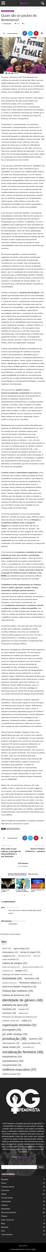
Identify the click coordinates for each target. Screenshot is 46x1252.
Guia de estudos (7, 1198)
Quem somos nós (7, 1220)
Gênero (3, 1194)
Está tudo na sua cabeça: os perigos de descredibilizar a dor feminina (11, 852)
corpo (36, 956)
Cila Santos (7, 24)
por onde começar (13, 829)
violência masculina (19, 1069)
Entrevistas (5, 1190)
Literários (4, 1205)
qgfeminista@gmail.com (26, 1157)
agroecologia (21, 948)
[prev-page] (21, 895)
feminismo (32, 978)
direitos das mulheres (11, 967)
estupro (21, 970)
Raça (3, 1223)
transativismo (12, 1060)
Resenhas (4, 1227)
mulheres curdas (10, 1021)
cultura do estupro (14, 963)
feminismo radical (30, 983)
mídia (27, 1020)
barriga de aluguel (30, 952)
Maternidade (5, 1209)
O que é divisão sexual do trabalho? (22, 890)
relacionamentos (10, 1043)
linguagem (24, 1009)
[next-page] (24, 895)
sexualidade (28, 1047)
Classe (3, 1183)
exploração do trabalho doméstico (17, 974)
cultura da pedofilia (10, 959)
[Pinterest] (36, 33)
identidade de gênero (22, 1000)
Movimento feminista (8, 1212)
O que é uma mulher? (5, 890)
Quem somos (23, 1245)
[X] (30, 33)
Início (2, 8)
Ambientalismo (10, 952)
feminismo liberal (9, 983)
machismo (9, 1013)
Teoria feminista (7, 1234)
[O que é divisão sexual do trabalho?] (23, 883)
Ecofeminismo (7, 970)
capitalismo (8, 956)
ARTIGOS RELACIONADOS (17, 874)
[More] (41, 33)
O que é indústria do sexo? (37, 890)
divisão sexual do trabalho (32, 967)
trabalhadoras (12, 1056)
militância (23, 1013)
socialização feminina (22, 1052)
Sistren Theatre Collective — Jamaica (35, 849)
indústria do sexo (15, 1005)
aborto (6, 948)
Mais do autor (33, 874)
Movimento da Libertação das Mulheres (19, 1017)
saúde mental (11, 1047)
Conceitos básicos (12, 8)
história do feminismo (15, 995)
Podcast (4, 1216)
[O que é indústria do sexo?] (38, 883)
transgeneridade (11, 1065)
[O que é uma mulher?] (8, 883)
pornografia (11, 1029)
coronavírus (24, 956)
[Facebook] (24, 33)
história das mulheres (17, 990)
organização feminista (19, 1025)
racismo (35, 1038)
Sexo (3, 1231)
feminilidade (12, 978)
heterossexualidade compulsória (19, 986)
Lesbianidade (6, 1201)
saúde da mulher (31, 1043)
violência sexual (11, 1074)
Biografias (4, 1179)
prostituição (14, 1039)
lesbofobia (9, 1009)
